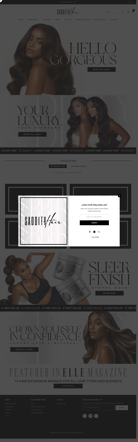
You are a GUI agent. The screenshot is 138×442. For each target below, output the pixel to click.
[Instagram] (94, 232)
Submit (94, 223)
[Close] (119, 195)
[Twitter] (99, 232)
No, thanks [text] (95, 237)
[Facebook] (90, 232)
